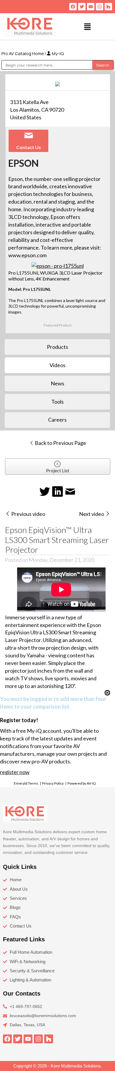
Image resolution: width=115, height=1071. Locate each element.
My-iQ (57, 53)
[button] (87, 27)
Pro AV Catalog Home (23, 53)
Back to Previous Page (60, 443)
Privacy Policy (53, 783)
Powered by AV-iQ (82, 783)
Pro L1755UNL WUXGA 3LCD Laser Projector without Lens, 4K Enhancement (55, 275)
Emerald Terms (26, 783)
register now (14, 772)
